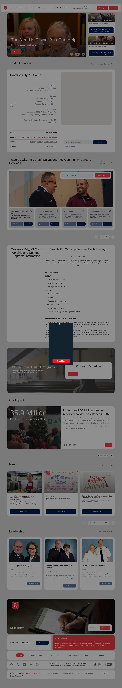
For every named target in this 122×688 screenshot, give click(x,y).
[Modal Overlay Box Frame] (61, 344)
